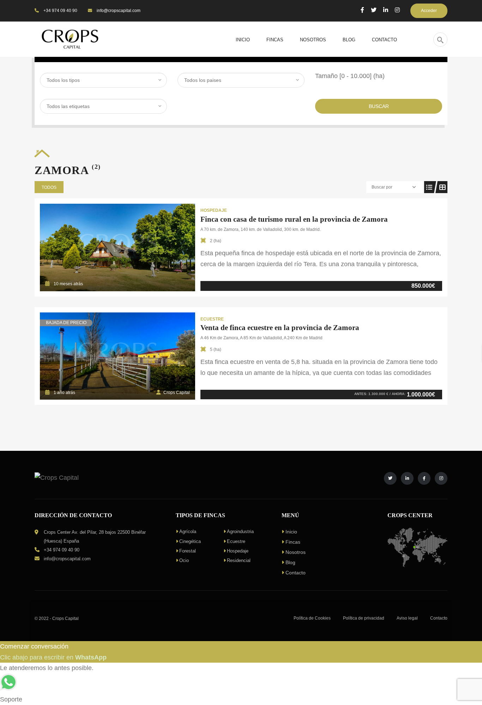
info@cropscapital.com (118, 10)
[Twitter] (373, 10)
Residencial (239, 560)
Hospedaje (237, 551)
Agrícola (187, 531)
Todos (49, 187)
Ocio (184, 560)
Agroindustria (240, 531)
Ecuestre (236, 541)
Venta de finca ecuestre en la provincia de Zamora (279, 327)
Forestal (187, 551)
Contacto (295, 572)
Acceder (429, 10)
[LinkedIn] (385, 10)
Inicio (291, 531)
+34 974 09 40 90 (59, 10)
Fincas (292, 542)
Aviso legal (407, 618)
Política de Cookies (312, 618)
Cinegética (190, 541)
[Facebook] (362, 10)
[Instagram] (397, 10)
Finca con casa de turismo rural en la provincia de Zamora (294, 219)
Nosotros (295, 552)
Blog (290, 562)
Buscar (379, 106)
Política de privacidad (363, 618)
